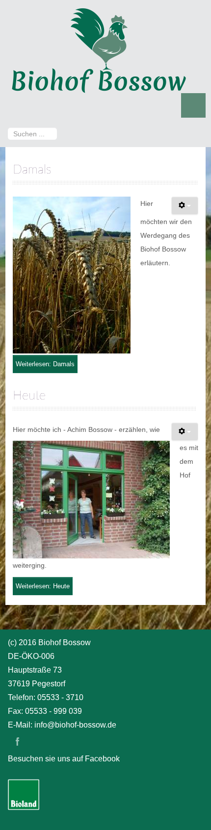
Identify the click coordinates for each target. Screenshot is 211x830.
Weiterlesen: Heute (43, 586)
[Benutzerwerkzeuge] (184, 206)
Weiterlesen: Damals (45, 364)
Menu (193, 105)
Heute (29, 396)
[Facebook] (17, 741)
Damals (32, 170)
